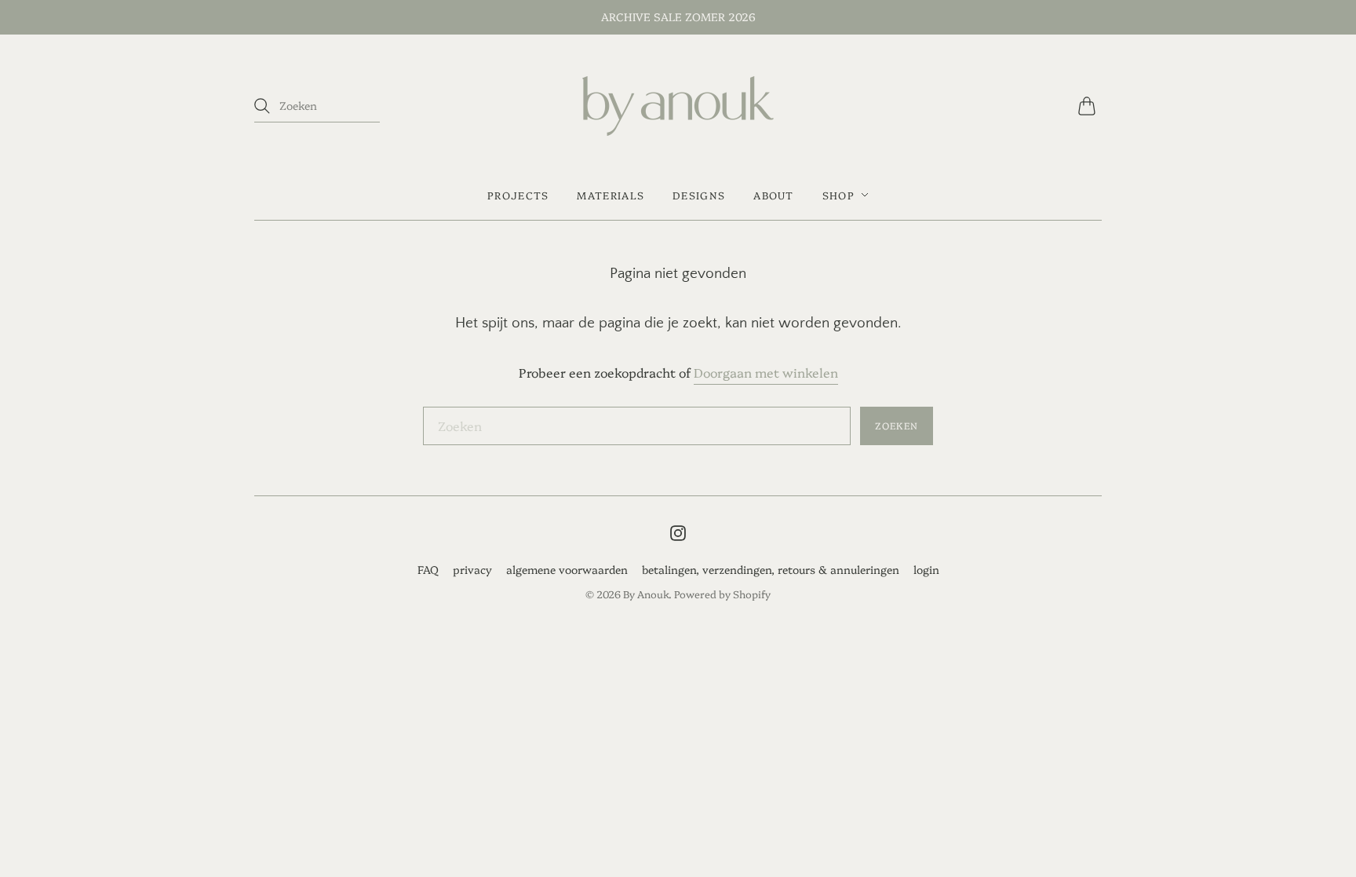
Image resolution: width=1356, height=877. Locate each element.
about (773, 195)
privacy (472, 569)
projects (518, 195)
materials (610, 195)
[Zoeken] (262, 106)
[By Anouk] (678, 106)
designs (699, 195)
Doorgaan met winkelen (766, 372)
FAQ (428, 569)
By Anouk (646, 593)
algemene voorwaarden (567, 569)
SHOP (838, 195)
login (926, 569)
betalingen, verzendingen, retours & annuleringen (770, 569)
